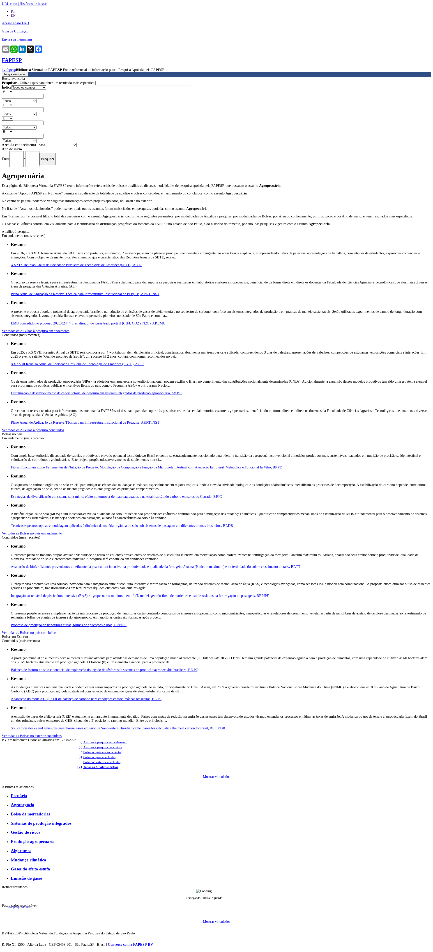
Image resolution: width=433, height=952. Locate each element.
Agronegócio (22, 804)
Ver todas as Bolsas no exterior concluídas (32, 736)
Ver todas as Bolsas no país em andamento (32, 533)
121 (79, 767)
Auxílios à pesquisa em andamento (105, 742)
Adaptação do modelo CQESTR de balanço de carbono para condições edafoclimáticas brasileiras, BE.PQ (86, 699)
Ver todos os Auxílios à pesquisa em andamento (35, 331)
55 (80, 747)
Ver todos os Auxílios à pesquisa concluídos (33, 430)
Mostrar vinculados (216, 776)
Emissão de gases (26, 878)
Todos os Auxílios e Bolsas (100, 767)
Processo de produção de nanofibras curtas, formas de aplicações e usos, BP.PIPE (69, 625)
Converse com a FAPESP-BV (130, 944)
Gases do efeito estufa (30, 869)
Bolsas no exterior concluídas (101, 762)
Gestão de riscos (25, 832)
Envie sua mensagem (17, 39)
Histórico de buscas (33, 4)
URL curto (9, 4)
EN (13, 15)
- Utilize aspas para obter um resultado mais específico (48, 83)
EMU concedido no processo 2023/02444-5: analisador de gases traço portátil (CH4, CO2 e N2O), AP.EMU (88, 323)
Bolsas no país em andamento (102, 752)
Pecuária (19, 795)
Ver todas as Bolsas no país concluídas (29, 633)
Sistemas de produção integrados (41, 823)
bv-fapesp (9, 70)
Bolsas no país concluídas (99, 757)
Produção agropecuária (33, 841)
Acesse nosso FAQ (15, 23)
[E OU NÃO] (7, 92)
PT (13, 11)
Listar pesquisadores (18, 907)
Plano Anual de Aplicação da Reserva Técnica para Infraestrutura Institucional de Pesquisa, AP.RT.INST (85, 294)
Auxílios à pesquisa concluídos (102, 747)
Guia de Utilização (15, 31)
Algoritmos (21, 850)
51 (80, 757)
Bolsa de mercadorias (30, 814)
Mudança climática (28, 860)
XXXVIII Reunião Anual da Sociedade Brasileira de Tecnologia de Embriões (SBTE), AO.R (77, 364)
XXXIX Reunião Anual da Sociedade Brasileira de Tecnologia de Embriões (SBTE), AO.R (76, 265)
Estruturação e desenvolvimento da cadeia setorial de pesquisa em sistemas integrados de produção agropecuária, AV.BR (96, 393)
